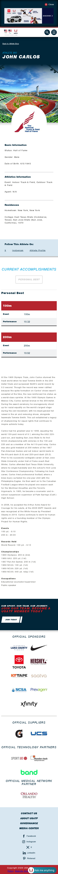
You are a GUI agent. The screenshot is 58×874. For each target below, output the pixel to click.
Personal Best (29, 279)
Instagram (17, 250)
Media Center (29, 828)
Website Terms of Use (26, 871)
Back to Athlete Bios (10, 43)
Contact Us (29, 813)
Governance (29, 823)
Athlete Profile (38, 250)
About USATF (29, 818)
